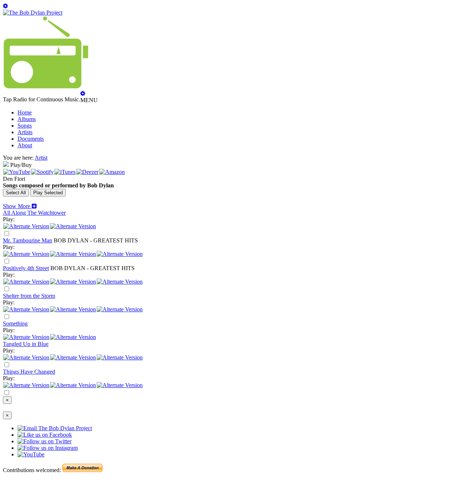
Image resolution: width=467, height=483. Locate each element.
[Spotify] (42, 172)
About (25, 145)
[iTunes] (65, 172)
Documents (31, 139)
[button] (20, 206)
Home (25, 112)
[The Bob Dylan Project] (32, 12)
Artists (25, 132)
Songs (25, 125)
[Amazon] (112, 172)
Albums (27, 119)
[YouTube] (16, 172)
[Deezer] (87, 172)
